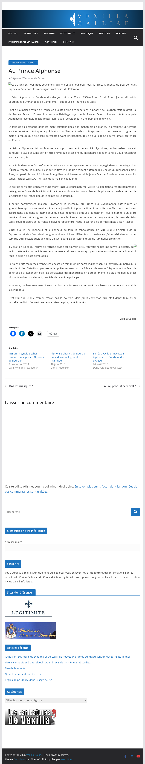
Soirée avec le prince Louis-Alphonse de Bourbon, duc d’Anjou (109, 357)
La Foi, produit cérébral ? (119, 386)
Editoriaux (67, 33)
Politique (86, 33)
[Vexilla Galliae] (72, 13)
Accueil (13, 33)
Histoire (104, 33)
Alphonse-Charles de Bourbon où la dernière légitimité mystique (68, 357)
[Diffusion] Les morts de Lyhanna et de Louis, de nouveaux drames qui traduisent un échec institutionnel (67, 656)
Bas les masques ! (21, 386)
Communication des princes (23, 62)
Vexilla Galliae (38, 78)
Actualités (31, 33)
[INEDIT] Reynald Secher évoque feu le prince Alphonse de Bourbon (26, 357)
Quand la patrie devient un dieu (24, 674)
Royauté (49, 33)
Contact (68, 42)
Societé (121, 33)
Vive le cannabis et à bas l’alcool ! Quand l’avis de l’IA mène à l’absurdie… (48, 662)
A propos (51, 42)
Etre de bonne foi (15, 668)
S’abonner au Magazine (23, 42)
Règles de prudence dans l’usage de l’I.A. (29, 680)
